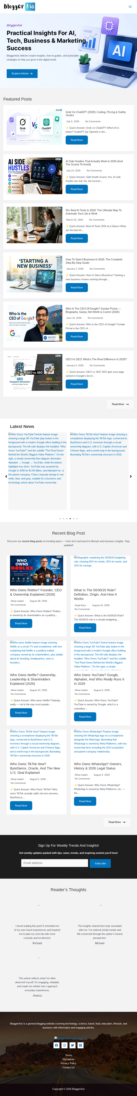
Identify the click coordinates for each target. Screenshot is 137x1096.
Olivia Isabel (17, 601)
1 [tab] (60, 518)
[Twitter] (73, 1045)
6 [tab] (77, 518)
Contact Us (68, 1067)
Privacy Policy (68, 1063)
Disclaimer (68, 1059)
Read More (77, 140)
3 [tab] (66, 518)
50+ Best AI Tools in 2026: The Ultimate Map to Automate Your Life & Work (94, 212)
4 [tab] (70, 518)
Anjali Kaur (80, 605)
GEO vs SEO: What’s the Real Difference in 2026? (96, 359)
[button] (22, 73)
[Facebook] (56, 1045)
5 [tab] (73, 518)
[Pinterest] (81, 1045)
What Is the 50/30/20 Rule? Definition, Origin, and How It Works (95, 594)
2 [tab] (63, 518)
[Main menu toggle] (130, 6)
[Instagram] (64, 1045)
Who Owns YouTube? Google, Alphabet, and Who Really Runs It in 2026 (99, 679)
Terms (68, 1055)
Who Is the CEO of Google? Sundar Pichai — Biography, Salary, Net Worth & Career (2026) (93, 310)
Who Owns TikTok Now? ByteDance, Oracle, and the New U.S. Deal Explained (35, 768)
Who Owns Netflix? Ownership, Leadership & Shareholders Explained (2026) (33, 679)
